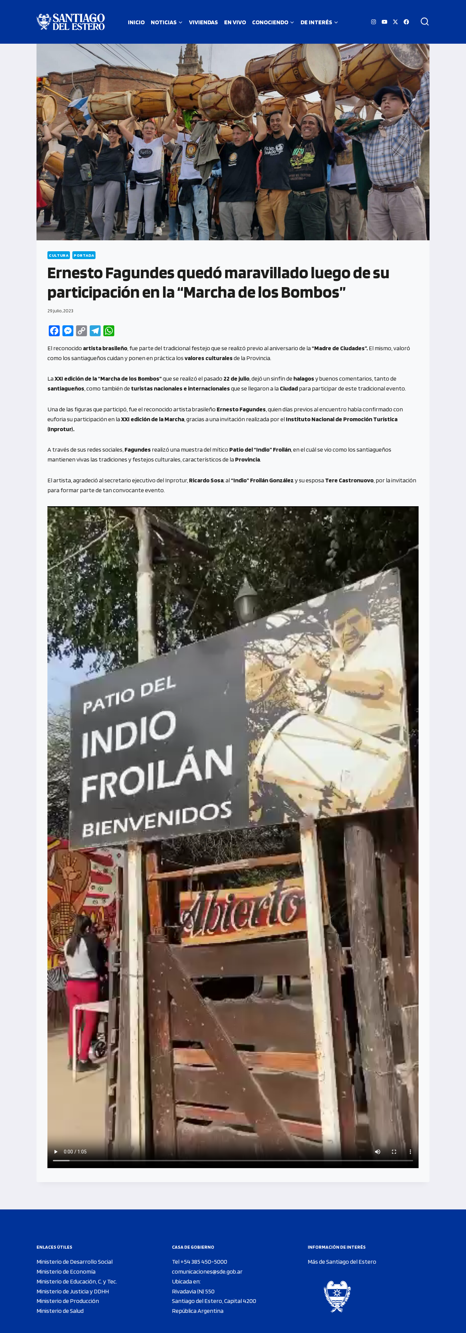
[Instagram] (373, 21)
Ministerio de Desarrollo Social (75, 1261)
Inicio (136, 22)
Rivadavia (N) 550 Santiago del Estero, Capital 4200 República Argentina (214, 1301)
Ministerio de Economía (66, 1271)
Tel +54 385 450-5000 (199, 1261)
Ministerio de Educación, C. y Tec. (77, 1281)
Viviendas (203, 22)
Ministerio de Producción (68, 1300)
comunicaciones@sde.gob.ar (207, 1271)
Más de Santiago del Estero (342, 1261)
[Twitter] (395, 21)
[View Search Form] (422, 22)
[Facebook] (406, 21)
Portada (84, 255)
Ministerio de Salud (60, 1310)
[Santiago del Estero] (71, 22)
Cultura (59, 255)
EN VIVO (235, 22)
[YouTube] (384, 21)
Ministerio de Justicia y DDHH (73, 1291)
